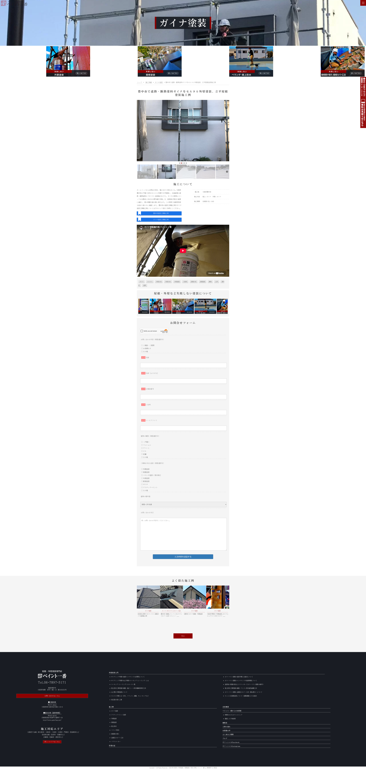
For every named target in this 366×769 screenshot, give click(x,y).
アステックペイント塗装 (118, 714)
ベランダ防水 (115, 730)
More (183, 636)
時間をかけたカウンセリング (233, 715)
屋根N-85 (193, 281)
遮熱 (144, 285)
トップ (139, 82)
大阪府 (185, 281)
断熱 (210, 281)
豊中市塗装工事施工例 (161, 213)
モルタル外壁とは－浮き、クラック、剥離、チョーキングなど (130, 696)
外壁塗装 (177, 281)
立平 (216, 281)
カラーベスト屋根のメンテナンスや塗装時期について (241, 680)
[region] (183, 139)
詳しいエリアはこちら (52, 741)
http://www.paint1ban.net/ (52, 720)
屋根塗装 (202, 281)
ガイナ (141, 281)
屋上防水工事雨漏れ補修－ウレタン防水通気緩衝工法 (241, 688)
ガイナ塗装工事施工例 (161, 219)
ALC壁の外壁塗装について (119, 692)
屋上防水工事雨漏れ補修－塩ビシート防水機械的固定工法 (128, 688)
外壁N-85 (168, 281)
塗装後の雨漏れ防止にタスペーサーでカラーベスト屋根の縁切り (244, 684)
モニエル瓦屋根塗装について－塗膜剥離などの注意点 (241, 696)
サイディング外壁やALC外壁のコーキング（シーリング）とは (130, 680)
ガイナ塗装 (114, 711)
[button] (2, 62)
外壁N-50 (158, 281)
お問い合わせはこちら (52, 696)
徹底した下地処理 (230, 718)
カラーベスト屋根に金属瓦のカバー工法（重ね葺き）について (243, 692)
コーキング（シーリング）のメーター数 (123, 684)
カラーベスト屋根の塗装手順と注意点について (239, 676)
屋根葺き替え (115, 734)
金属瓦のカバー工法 (117, 737)
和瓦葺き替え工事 (116, 699)
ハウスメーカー (116, 741)
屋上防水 (114, 726)
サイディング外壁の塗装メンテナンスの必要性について (128, 676)
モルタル (149, 281)
